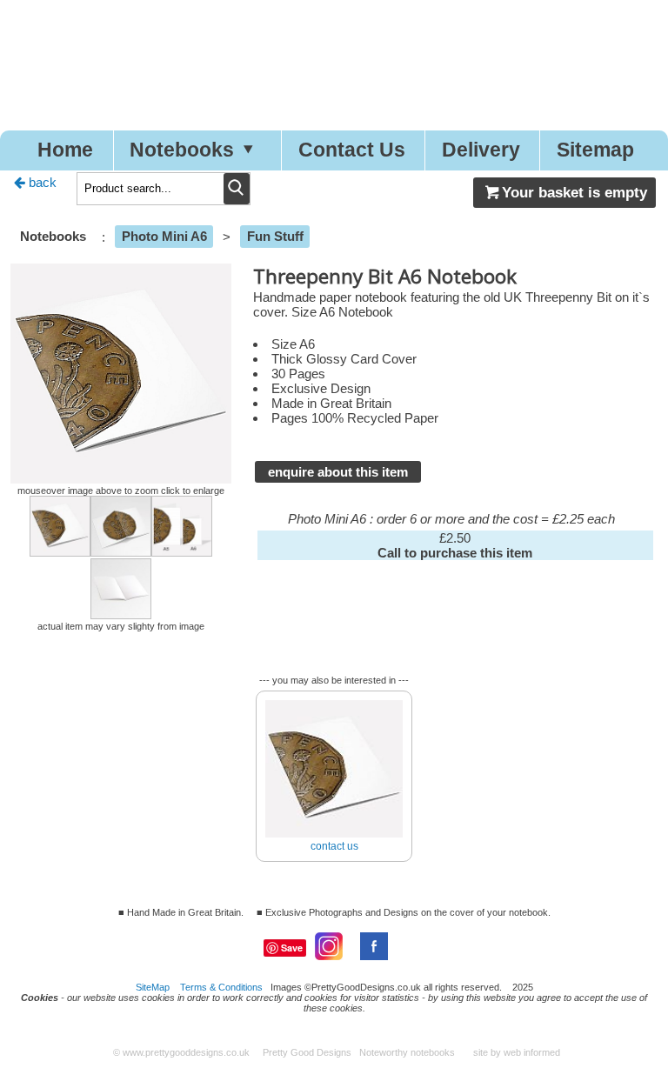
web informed (532, 1052)
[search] (237, 188)
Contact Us (351, 150)
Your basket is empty (574, 192)
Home (65, 150)
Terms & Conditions (221, 987)
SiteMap (153, 987)
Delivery (481, 150)
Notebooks (182, 150)
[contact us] (334, 693)
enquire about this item (338, 471)
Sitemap (595, 150)
